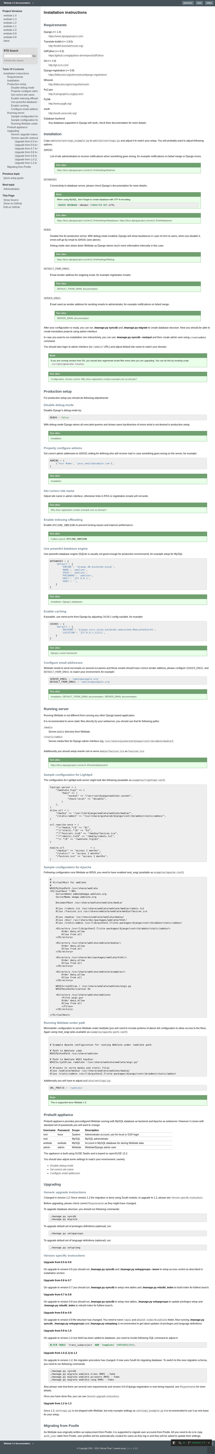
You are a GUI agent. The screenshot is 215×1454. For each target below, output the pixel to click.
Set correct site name (22, 94)
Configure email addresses (26, 109)
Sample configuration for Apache (29, 120)
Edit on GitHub (11, 207)
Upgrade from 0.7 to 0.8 (28, 148)
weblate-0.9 (10, 33)
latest (6, 40)
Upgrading (13, 131)
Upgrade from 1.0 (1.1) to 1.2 (31, 159)
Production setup (16, 84)
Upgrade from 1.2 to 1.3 (28, 163)
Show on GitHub (12, 203)
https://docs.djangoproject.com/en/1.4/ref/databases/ (146, 220)
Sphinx (129, 1448)
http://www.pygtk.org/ (59, 103)
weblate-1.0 (10, 30)
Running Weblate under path (27, 123)
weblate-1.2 (10, 22)
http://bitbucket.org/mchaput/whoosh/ (68, 84)
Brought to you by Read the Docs (210, 1450)
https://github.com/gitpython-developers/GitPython (76, 55)
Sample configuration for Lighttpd (29, 116)
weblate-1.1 (10, 26)
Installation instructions (16, 73)
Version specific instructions (26, 138)
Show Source (11, 200)
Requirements (15, 77)
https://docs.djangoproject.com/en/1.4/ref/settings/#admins (86, 170)
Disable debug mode (22, 87)
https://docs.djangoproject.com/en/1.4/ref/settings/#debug (85, 259)
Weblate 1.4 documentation (17, 3)
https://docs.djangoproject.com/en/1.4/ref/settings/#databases (87, 220)
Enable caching (19, 105)
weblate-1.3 (10, 19)
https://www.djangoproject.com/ (65, 36)
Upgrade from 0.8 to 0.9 (28, 152)
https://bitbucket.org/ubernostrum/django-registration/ (77, 74)
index (209, 3)
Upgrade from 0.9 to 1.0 (28, 155)
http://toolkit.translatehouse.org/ (65, 46)
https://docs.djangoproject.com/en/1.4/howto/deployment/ (79, 765)
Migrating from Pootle (19, 167)
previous (188, 3)
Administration (11, 189)
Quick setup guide (13, 178)
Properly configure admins (25, 91)
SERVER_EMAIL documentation (73, 318)
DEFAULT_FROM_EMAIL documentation (77, 289)
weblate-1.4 (10, 15)
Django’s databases (72, 601)
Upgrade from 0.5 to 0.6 (28, 141)
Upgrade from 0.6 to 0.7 (28, 145)
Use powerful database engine (28, 102)
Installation (13, 80)
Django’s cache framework (64, 653)
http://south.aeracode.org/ (62, 113)
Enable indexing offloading (26, 98)
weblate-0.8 (10, 37)
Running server (15, 113)
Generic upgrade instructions (27, 134)
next (199, 3)
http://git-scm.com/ (58, 65)
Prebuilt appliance (17, 127)
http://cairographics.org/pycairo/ (65, 94)
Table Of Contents (13, 69)
